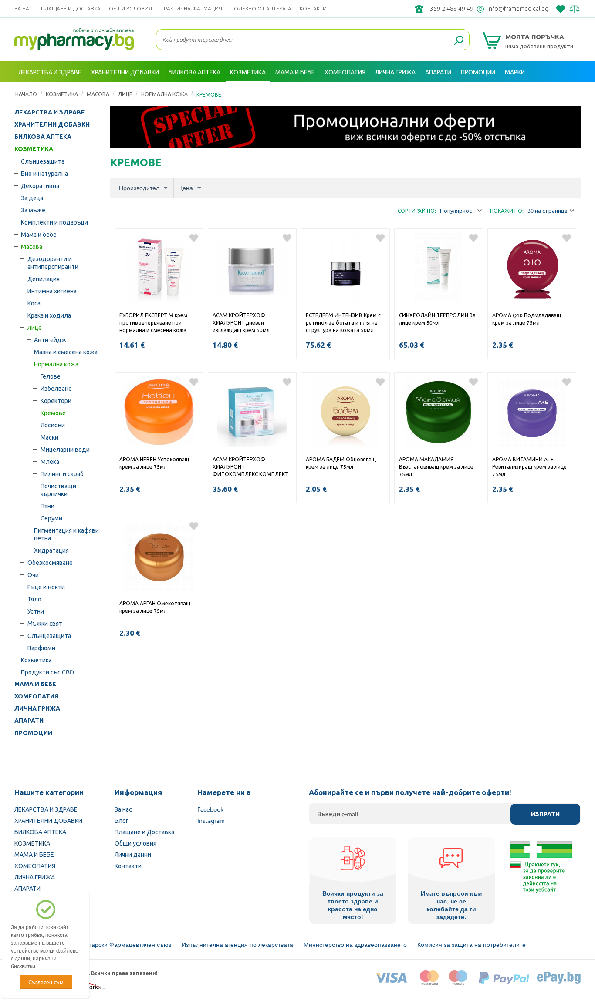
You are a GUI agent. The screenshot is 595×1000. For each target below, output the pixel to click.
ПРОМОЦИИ (33, 732)
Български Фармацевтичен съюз (124, 944)
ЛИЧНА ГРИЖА (37, 708)
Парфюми (41, 647)
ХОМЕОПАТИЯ (36, 696)
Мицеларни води (65, 449)
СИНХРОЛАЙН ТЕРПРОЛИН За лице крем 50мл (437, 319)
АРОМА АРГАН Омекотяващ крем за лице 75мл (154, 607)
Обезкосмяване (50, 562)
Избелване (56, 388)
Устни (35, 611)
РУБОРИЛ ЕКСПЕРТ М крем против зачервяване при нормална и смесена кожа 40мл (153, 323)
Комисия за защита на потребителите (471, 944)
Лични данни (133, 854)
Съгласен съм (46, 982)
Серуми (51, 518)
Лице (34, 327)
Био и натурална (44, 173)
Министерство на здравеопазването (355, 944)
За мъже (33, 210)
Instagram (211, 820)
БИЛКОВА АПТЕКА (42, 136)
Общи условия (130, 8)
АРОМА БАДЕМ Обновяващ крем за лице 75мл (341, 463)
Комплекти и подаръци (54, 222)
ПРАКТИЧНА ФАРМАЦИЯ (191, 8)
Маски (49, 437)
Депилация (43, 278)
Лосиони (53, 425)
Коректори (56, 400)
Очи (33, 574)
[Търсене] (458, 41)
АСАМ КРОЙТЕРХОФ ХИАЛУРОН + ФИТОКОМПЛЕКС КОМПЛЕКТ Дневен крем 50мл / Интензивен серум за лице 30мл (250, 467)
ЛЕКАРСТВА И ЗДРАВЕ (49, 112)
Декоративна (40, 185)
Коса (34, 303)
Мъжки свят (44, 623)
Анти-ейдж (50, 339)
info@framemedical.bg (517, 8)
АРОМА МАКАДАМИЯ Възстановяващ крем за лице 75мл (436, 466)
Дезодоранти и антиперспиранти (52, 262)
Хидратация (51, 550)
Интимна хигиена (52, 291)
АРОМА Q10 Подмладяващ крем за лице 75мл (526, 319)
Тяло (34, 599)
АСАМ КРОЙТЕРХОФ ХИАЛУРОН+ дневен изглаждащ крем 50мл (242, 322)
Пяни (47, 506)
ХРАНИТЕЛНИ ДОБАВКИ (52, 124)
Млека (50, 461)
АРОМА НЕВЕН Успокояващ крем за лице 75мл (154, 463)
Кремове (53, 412)
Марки (515, 72)
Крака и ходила (49, 315)
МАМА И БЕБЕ (35, 684)
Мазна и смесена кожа (66, 352)
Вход (571, 93)
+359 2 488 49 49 (449, 8)
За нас (23, 8)
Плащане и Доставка (71, 8)
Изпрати (545, 814)
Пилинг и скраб (62, 473)
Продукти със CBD (47, 672)
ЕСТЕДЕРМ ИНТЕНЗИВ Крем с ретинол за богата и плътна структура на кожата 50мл (343, 322)
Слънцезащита (42, 161)
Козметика (36, 660)
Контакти (313, 8)
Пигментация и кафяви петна (66, 534)
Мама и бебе (39, 234)
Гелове (51, 376)
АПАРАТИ (29, 720)
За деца (32, 197)
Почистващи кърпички (58, 489)
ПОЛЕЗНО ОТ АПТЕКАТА (260, 8)
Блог (121, 820)
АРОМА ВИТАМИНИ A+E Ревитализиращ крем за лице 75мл (529, 466)
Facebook (210, 809)
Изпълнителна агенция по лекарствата (237, 944)
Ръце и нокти (46, 587)
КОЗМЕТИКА (33, 148)
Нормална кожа (56, 364)
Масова (31, 246)
